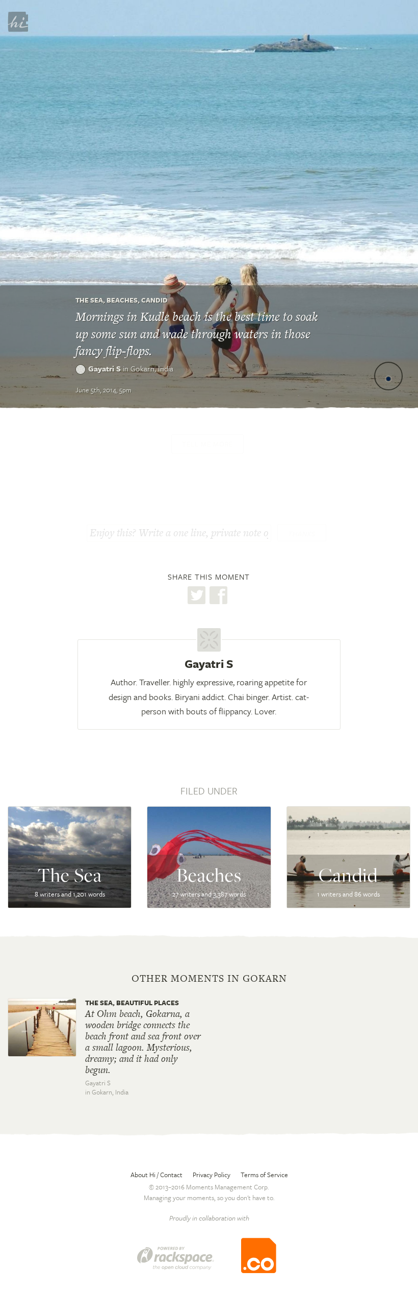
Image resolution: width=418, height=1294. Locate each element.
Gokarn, (151, 368)
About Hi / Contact (156, 1174)
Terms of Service (264, 1174)
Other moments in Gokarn (209, 979)
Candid (154, 300)
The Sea (89, 300)
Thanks (302, 534)
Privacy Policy (211, 1174)
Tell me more (207, 444)
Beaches (122, 300)
